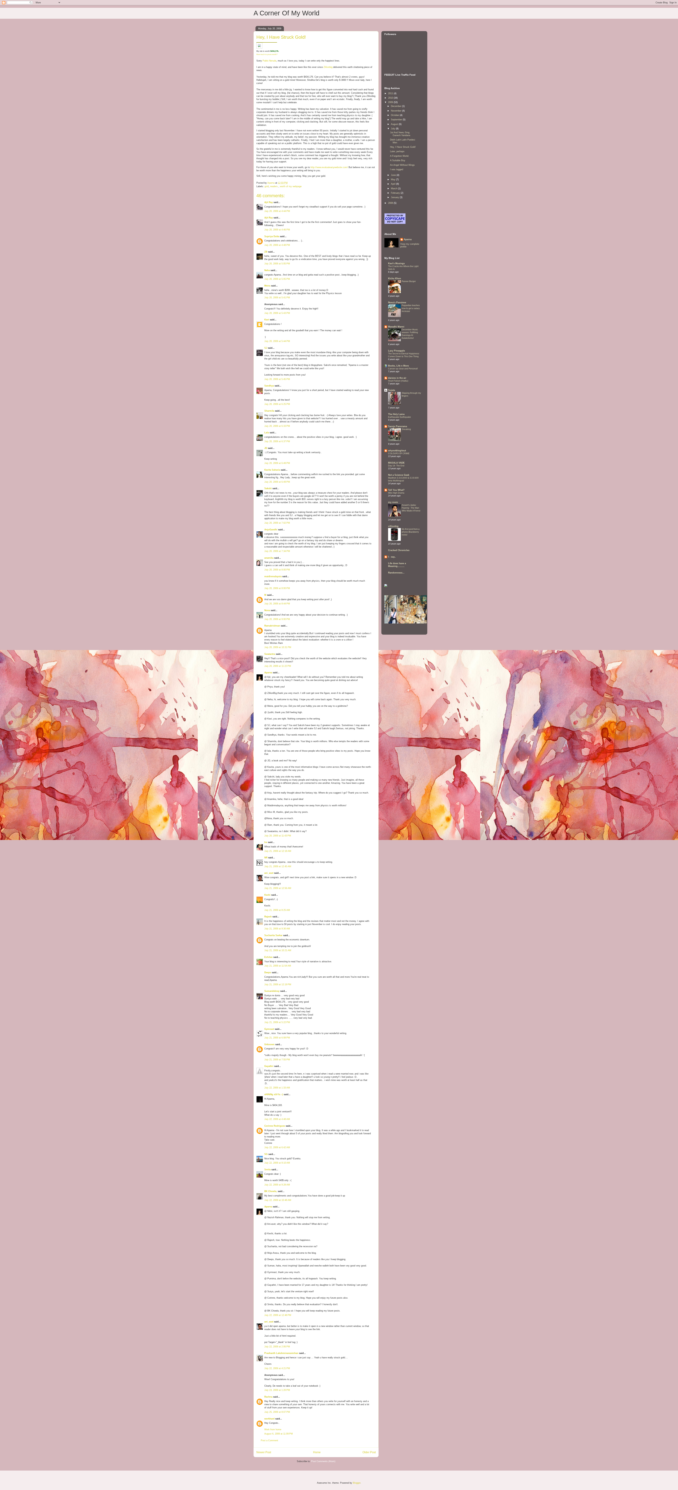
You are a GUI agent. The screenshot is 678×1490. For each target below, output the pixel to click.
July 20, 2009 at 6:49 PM (277, 463)
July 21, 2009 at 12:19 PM (277, 984)
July (393, 128)
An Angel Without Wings (402, 165)
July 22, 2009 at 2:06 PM (277, 1346)
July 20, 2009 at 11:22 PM (277, 666)
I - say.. (392, 556)
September (397, 119)
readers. (274, 186)
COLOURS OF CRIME (398, 453)
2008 (391, 203)
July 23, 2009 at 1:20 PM (277, 1390)
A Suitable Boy (397, 160)
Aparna (268, 672)
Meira (267, 285)
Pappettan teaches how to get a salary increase (411, 308)
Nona (267, 610)
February (396, 193)
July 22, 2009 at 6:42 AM (277, 1147)
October (395, 115)
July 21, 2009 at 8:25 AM (277, 910)
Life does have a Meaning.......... (397, 564)
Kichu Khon (394, 278)
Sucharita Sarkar (273, 935)
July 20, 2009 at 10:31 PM (277, 647)
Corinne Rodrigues (274, 1126)
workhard (269, 1418)
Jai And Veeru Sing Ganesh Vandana (400, 134)
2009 (391, 102)
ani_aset (268, 873)
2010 (391, 97)
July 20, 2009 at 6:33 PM (277, 426)
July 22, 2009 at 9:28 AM (277, 1184)
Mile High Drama (396, 493)
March (394, 188)
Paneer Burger (409, 281)
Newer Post (263, 1452)
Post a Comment (269, 1440)
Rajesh (268, 916)
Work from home (272, 1429)
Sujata (391, 390)
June (394, 175)
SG (266, 1154)
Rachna (268, 1396)
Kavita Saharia (272, 470)
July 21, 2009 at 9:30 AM (277, 928)
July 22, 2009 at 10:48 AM (277, 1200)
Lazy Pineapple (396, 350)
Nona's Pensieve (397, 302)
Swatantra (269, 654)
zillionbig (393, 526)
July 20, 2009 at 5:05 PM (277, 263)
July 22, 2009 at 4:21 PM (277, 1368)
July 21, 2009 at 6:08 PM (277, 1037)
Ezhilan (268, 957)
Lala (266, 432)
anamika (268, 558)
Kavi (266, 319)
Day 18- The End (396, 465)
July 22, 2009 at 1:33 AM (277, 1087)
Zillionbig (327, 67)
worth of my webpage (291, 186)
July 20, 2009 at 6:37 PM (277, 441)
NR (265, 857)
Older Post (369, 1452)
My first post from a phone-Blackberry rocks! (411, 532)
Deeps (267, 972)
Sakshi (268, 488)
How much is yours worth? (267, 54)
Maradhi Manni (396, 326)
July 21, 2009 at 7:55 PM (277, 1059)
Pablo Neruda (269, 60)
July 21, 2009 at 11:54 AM (277, 965)
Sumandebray (271, 991)
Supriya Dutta (271, 236)
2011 (391, 93)
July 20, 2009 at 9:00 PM (277, 619)
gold (266, 186)
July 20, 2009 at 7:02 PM (277, 523)
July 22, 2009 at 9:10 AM (277, 1162)
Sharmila (269, 410)
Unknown (269, 1044)
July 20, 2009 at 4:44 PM (277, 211)
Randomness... (396, 572)
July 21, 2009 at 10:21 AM (277, 950)
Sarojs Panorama (397, 426)
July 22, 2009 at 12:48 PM (277, 1315)
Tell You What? (396, 490)
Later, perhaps (397, 151)
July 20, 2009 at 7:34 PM (277, 551)
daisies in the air (397, 378)
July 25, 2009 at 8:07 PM (277, 1412)
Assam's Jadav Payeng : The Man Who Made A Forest (411, 508)
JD (265, 448)
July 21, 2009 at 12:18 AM (277, 851)
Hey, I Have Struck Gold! (403, 147)
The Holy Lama (396, 414)
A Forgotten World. (399, 156)
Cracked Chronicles (398, 550)
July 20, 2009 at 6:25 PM (277, 404)
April (393, 184)
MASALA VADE (396, 462)
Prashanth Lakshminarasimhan (281, 1353)
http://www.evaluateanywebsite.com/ (329, 167)
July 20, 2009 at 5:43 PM (277, 313)
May (393, 179)
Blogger (356, 1483)
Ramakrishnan (272, 625)
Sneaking (406, 429)
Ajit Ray (268, 202)
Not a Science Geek (398, 475)
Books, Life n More (398, 365)
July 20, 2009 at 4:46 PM (277, 229)
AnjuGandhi (270, 529)
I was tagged (396, 169)
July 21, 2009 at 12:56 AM (277, 888)
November (396, 110)
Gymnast (269, 1029)
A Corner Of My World (286, 13)
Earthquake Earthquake (399, 417)
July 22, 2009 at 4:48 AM (277, 1119)
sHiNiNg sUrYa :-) (273, 1094)
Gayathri (268, 1066)
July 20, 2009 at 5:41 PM (277, 297)
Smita (267, 1169)
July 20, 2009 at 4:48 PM (277, 245)
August (395, 124)
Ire (265, 842)
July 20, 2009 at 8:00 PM (277, 569)
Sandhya (269, 385)
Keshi (267, 895)
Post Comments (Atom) (323, 1461)
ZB (265, 251)
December (396, 106)
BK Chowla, (270, 1191)
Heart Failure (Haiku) (398, 381)
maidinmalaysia (273, 576)
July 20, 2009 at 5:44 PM (277, 341)
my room (393, 502)
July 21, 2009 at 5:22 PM (277, 1022)
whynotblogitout (397, 450)
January (395, 197)
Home (317, 1452)
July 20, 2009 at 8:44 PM (277, 603)
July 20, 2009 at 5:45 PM (277, 379)
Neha (267, 270)
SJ (265, 348)
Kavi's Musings (396, 263)
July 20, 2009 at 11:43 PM (277, 835)
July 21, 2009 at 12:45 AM (277, 866)
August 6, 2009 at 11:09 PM (278, 1433)
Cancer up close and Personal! (403, 368)
